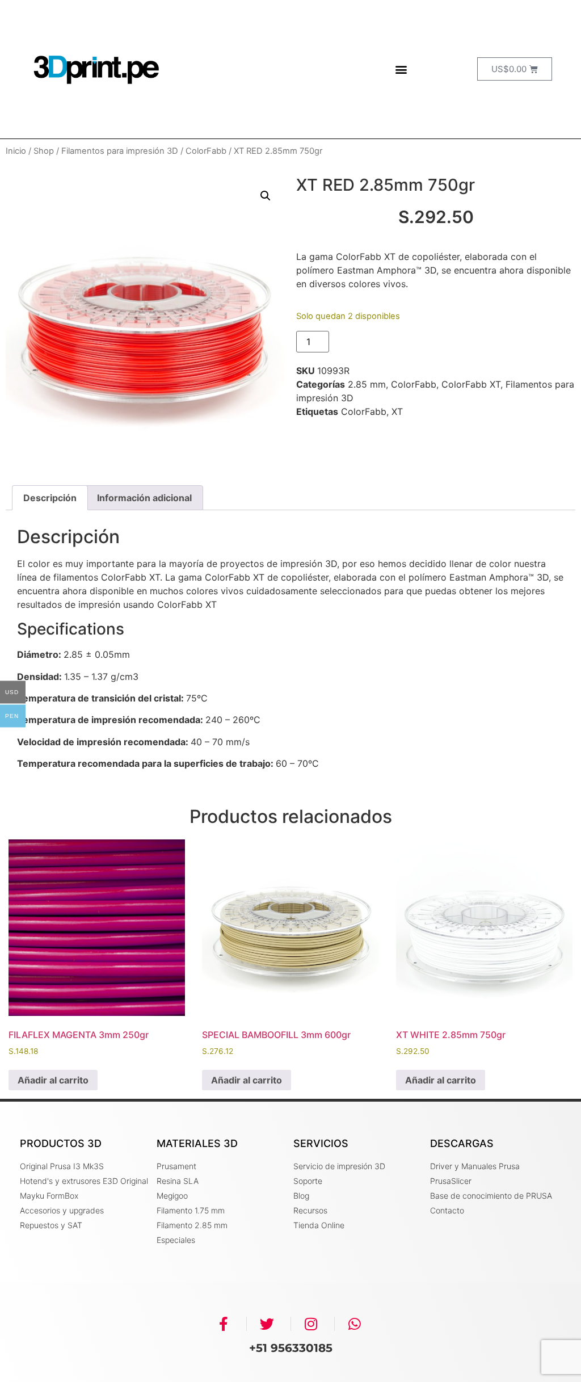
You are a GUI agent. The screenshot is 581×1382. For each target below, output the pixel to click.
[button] (400, 69)
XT (397, 411)
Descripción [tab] (50, 497)
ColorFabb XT (470, 384)
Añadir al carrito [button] (53, 1080)
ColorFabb (206, 151)
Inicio (16, 151)
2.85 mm (367, 384)
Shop (43, 151)
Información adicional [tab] (144, 497)
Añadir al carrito (381, 341)
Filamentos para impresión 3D (119, 151)
